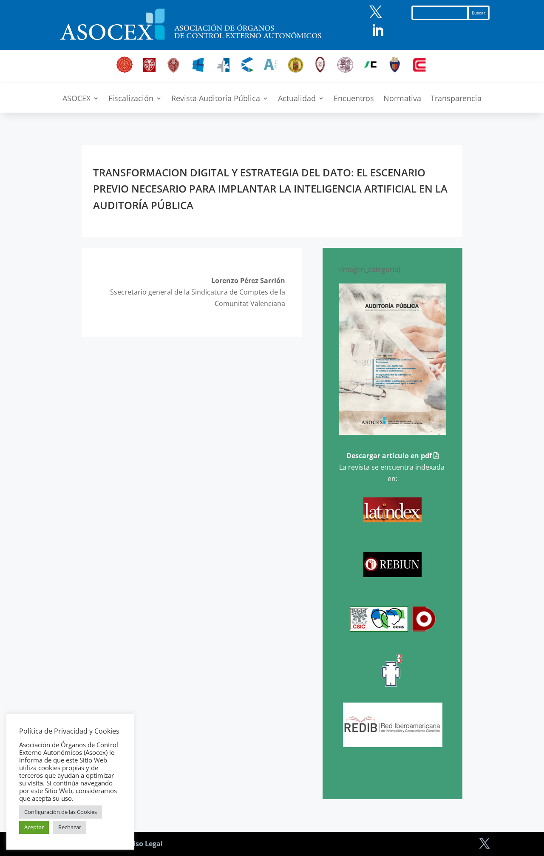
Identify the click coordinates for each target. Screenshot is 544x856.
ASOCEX (76, 99)
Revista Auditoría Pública (215, 99)
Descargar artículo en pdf (390, 455)
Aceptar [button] (34, 827)
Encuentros (354, 99)
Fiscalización (130, 99)
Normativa (402, 99)
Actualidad (297, 99)
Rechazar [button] (69, 827)
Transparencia (456, 99)
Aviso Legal (144, 843)
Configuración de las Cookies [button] (60, 812)
